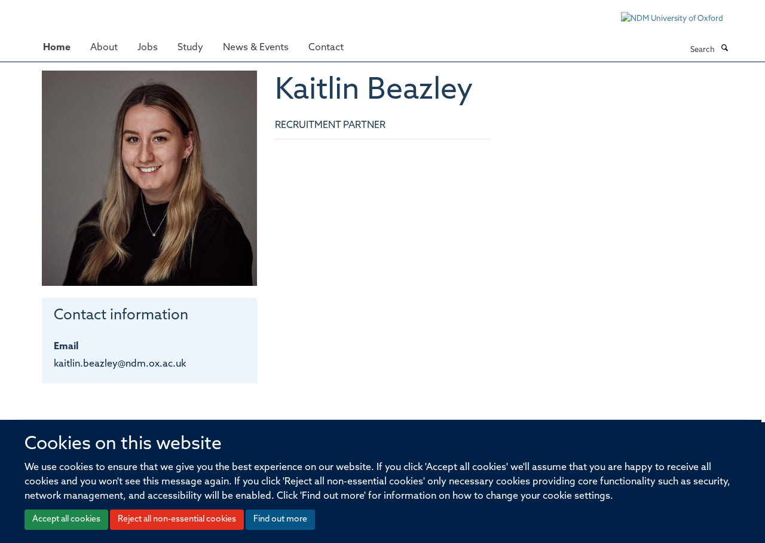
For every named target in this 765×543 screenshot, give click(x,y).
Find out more (280, 519)
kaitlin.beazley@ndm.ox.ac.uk (120, 364)
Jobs (147, 48)
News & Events (256, 48)
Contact (326, 48)
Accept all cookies (66, 519)
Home (57, 48)
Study (190, 48)
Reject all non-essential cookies (177, 519)
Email (66, 347)
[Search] (724, 49)
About (104, 48)
